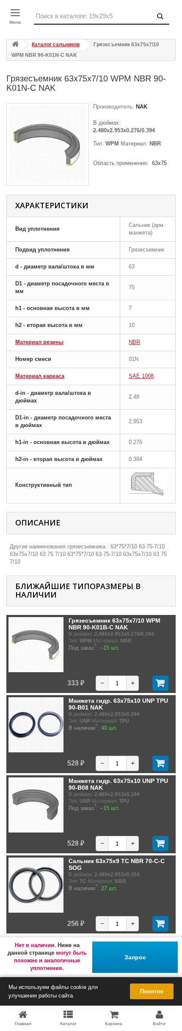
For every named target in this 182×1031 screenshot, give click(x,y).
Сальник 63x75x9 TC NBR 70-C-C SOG (117, 864)
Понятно (151, 991)
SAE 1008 (141, 376)
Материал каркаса (39, 376)
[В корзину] (160, 683)
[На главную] (15, 44)
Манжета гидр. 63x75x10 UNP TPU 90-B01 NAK (118, 704)
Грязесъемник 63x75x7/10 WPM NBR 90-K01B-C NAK (114, 624)
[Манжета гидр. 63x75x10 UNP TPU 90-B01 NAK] (35, 724)
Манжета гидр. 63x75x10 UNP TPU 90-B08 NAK (118, 784)
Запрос (135, 957)
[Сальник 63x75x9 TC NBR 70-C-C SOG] (35, 885)
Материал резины (39, 342)
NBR (134, 342)
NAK (140, 106)
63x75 (159, 163)
